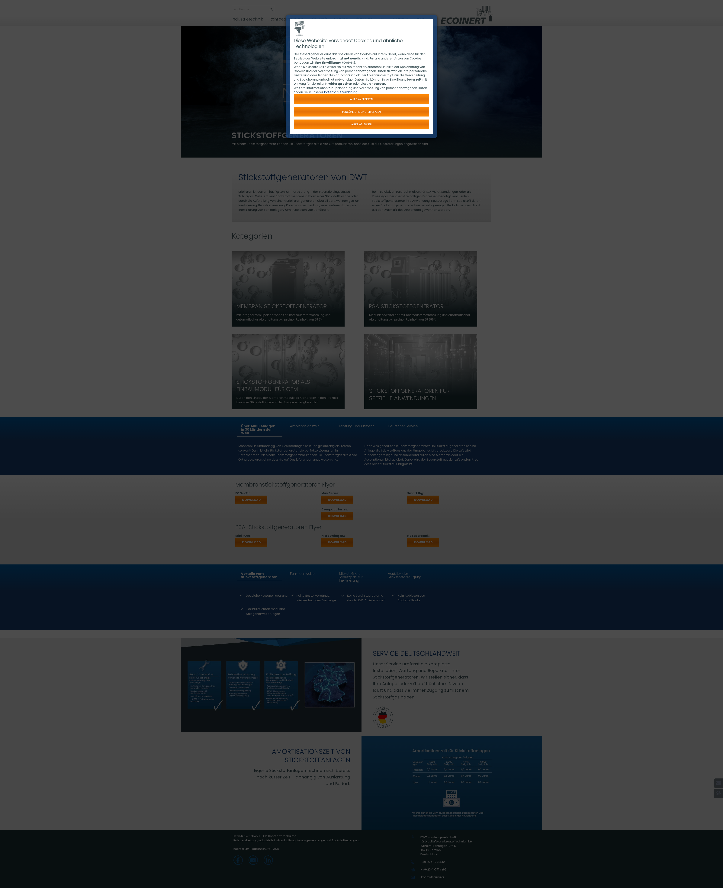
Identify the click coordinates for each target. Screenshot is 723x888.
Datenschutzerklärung (340, 92)
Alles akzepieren (361, 99)
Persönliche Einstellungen (361, 112)
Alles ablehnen (361, 124)
